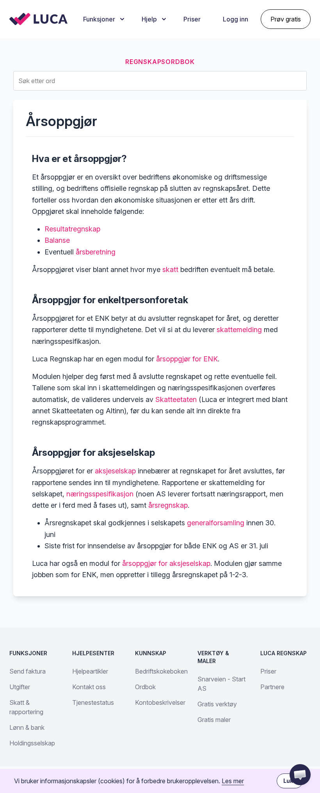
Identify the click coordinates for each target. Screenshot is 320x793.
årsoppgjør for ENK (187, 359)
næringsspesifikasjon (99, 494)
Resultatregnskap (72, 229)
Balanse (57, 240)
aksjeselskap (115, 471)
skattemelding (239, 329)
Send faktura (27, 671)
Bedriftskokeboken (161, 671)
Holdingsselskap (32, 743)
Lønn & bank (26, 727)
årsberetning (96, 252)
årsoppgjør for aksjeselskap (166, 563)
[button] (300, 774)
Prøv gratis (285, 19)
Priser (192, 19)
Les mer (233, 781)
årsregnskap (168, 505)
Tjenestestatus (93, 702)
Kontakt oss (89, 687)
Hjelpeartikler (90, 671)
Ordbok (145, 687)
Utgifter (19, 687)
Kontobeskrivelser (160, 702)
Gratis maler (214, 720)
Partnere (272, 687)
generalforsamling (215, 523)
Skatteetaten (176, 399)
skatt (170, 269)
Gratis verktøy (217, 704)
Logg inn (235, 19)
